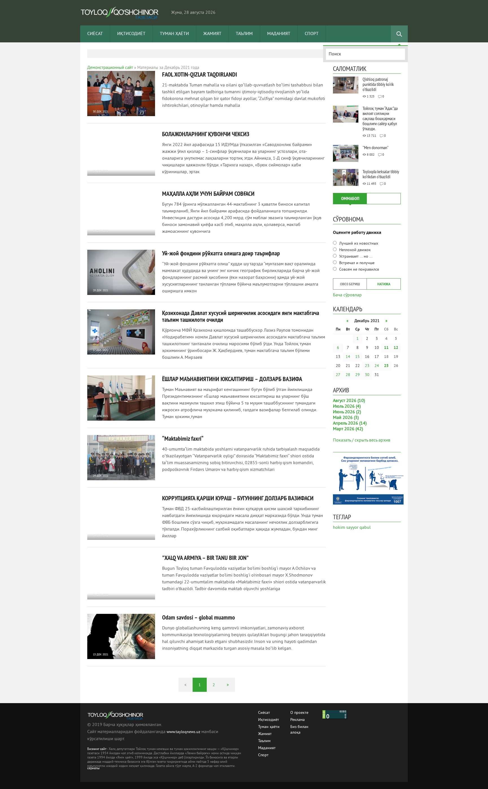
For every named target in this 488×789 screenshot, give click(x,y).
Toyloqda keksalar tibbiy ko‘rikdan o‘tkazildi (381, 174)
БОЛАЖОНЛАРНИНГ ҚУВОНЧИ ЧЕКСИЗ (205, 134)
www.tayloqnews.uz (184, 732)
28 (348, 375)
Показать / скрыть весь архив (361, 440)
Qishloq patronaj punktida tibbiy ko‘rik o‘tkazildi (378, 84)
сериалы (93, 768)
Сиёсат (95, 34)
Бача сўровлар (347, 294)
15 (357, 357)
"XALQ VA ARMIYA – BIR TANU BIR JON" (205, 558)
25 (386, 366)
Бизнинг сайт (96, 749)
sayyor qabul (358, 528)
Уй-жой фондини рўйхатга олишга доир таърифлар (221, 253)
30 (367, 375)
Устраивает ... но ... (355, 256)
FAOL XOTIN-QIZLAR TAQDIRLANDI (199, 74)
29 (357, 375)
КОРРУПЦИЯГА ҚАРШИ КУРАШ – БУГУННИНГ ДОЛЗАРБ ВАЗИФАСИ (237, 498)
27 (338, 375)
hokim (339, 528)
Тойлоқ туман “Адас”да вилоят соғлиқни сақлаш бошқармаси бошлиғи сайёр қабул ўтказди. (380, 118)
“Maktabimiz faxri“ (183, 438)
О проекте (299, 712)
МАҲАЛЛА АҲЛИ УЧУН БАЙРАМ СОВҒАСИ (208, 193)
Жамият (212, 34)
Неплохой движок (354, 250)
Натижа (383, 284)
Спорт (312, 34)
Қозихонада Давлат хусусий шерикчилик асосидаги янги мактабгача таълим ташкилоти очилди (240, 316)
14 (348, 357)
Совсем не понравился (358, 269)
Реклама (297, 720)
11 (386, 347)
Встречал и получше (356, 263)
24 (376, 366)
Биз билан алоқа (299, 727)
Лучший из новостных (358, 243)
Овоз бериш (350, 284)
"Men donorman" (376, 147)
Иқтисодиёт (131, 34)
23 (367, 366)
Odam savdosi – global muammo (198, 617)
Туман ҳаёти (174, 34)
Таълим (244, 34)
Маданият (278, 34)
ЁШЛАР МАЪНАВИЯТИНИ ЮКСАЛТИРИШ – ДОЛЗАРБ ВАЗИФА (232, 379)
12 (396, 347)
